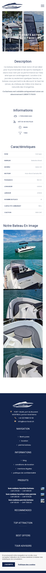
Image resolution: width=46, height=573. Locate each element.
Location (35, 46)
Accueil (36, 43)
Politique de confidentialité (24, 473)
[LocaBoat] (12, 5)
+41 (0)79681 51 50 (26, 418)
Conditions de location (24, 464)
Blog (24, 460)
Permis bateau (24, 445)
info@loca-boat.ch (26, 421)
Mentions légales (24, 469)
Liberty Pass (24, 437)
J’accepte (8, 564)
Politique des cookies (26, 564)
